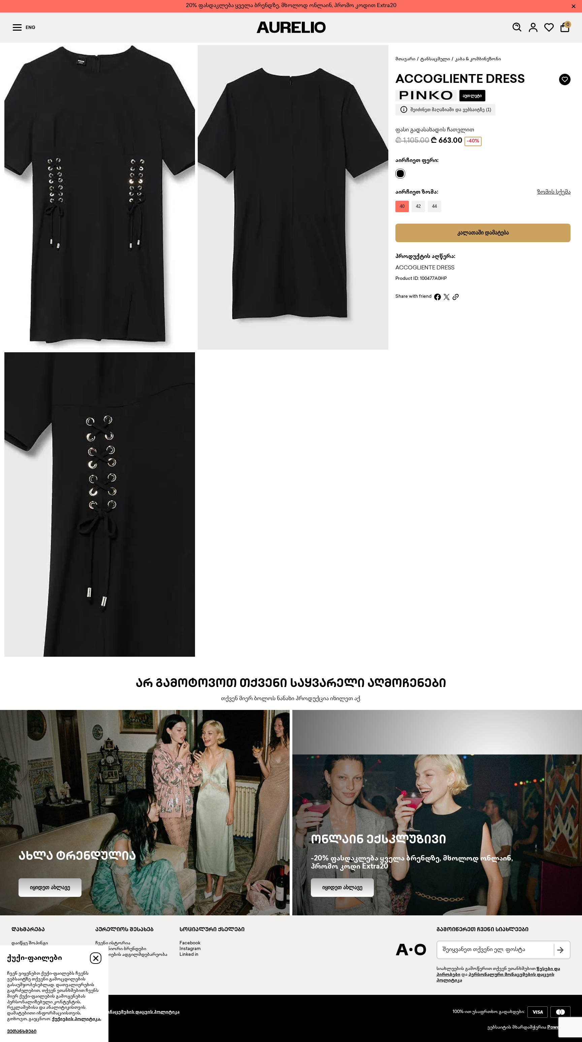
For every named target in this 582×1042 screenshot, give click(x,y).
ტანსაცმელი (435, 59)
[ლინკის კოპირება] (455, 297)
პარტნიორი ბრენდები (120, 949)
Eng (30, 28)
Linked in (189, 954)
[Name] (402, 173)
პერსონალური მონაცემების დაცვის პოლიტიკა (123, 1012)
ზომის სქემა (554, 192)
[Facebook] (437, 296)
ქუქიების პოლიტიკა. (76, 1019)
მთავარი (405, 59)
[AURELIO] (291, 27)
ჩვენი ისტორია (112, 943)
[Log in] (533, 27)
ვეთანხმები (21, 1032)
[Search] (517, 27)
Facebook (190, 943)
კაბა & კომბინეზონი (478, 59)
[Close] (574, 6)
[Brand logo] (426, 95)
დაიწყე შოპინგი (29, 943)
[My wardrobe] (549, 27)
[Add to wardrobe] (565, 79)
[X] (447, 297)
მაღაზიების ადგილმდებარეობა (131, 954)
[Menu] (17, 27)
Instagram (190, 949)
